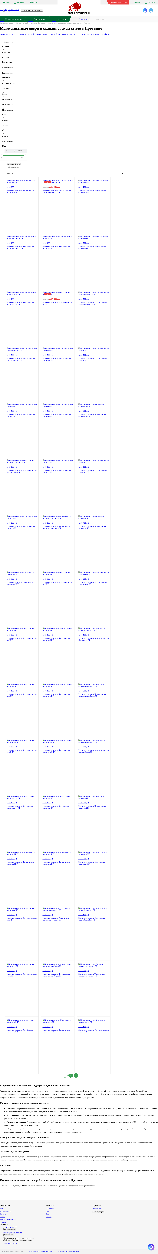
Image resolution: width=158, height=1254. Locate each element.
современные (95, 34)
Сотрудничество (97, 1208)
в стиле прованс (18, 34)
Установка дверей (5, 1211)
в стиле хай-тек (54, 34)
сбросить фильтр (13, 167)
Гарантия (3, 1222)
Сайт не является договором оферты (41, 1251)
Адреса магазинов (10, 1243)
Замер (2, 1208)
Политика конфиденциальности (68, 1251)
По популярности (127, 174)
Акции (48, 1211)
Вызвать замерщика (118, 2)
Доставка (3, 1214)
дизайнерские (107, 34)
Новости (48, 1217)
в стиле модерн (41, 34)
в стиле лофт (30, 34)
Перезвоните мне (9, 1229)
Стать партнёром (98, 1212)
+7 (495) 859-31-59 (9, 9)
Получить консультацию (32, 10)
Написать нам (8, 1235)
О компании (50, 1208)
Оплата (2, 1217)
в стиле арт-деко (67, 34)
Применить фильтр (13, 164)
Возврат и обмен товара (7, 1219)
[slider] (2, 155)
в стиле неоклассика (81, 34)
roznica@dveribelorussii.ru (12, 1233)
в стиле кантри (5, 34)
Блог (47, 1214)
